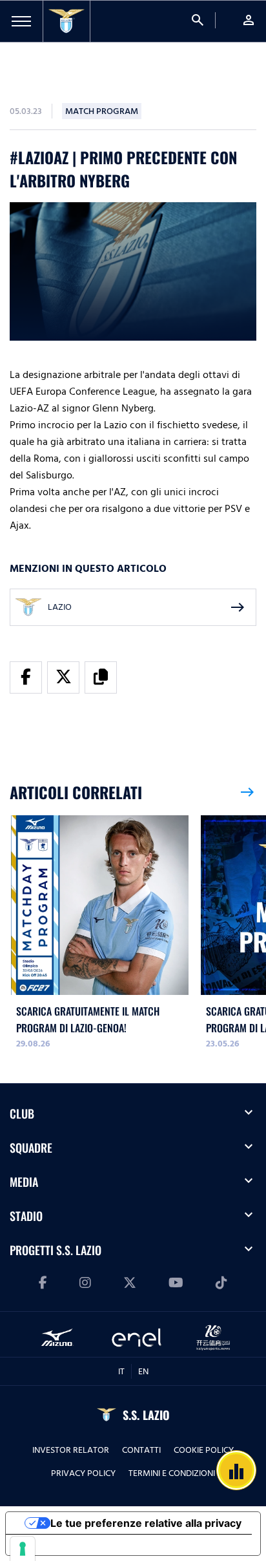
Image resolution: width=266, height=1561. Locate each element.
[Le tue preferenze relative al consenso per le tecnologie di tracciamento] (22, 1549)
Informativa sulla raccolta (79, 1544)
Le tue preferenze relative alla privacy (145, 1523)
